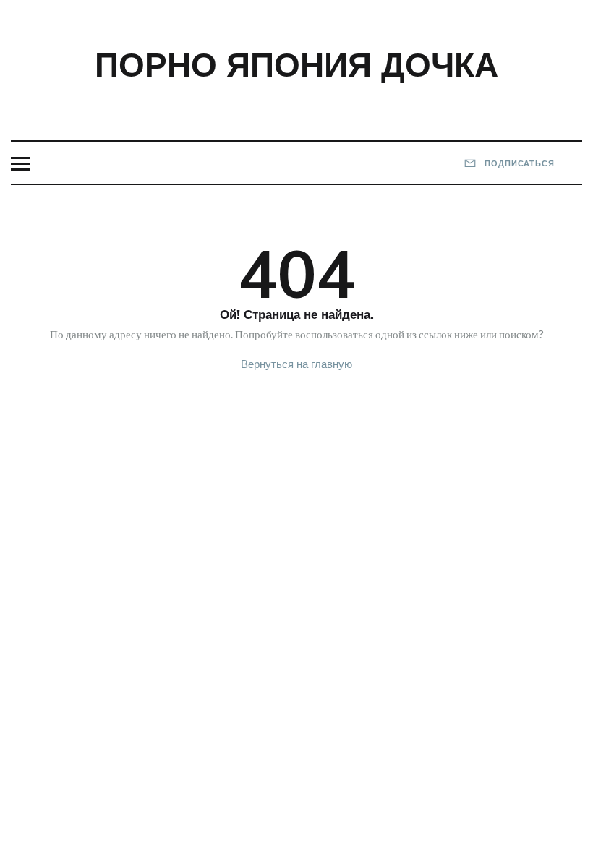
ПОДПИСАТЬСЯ (518, 163)
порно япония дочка (296, 64)
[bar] (20, 164)
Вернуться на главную (296, 364)
